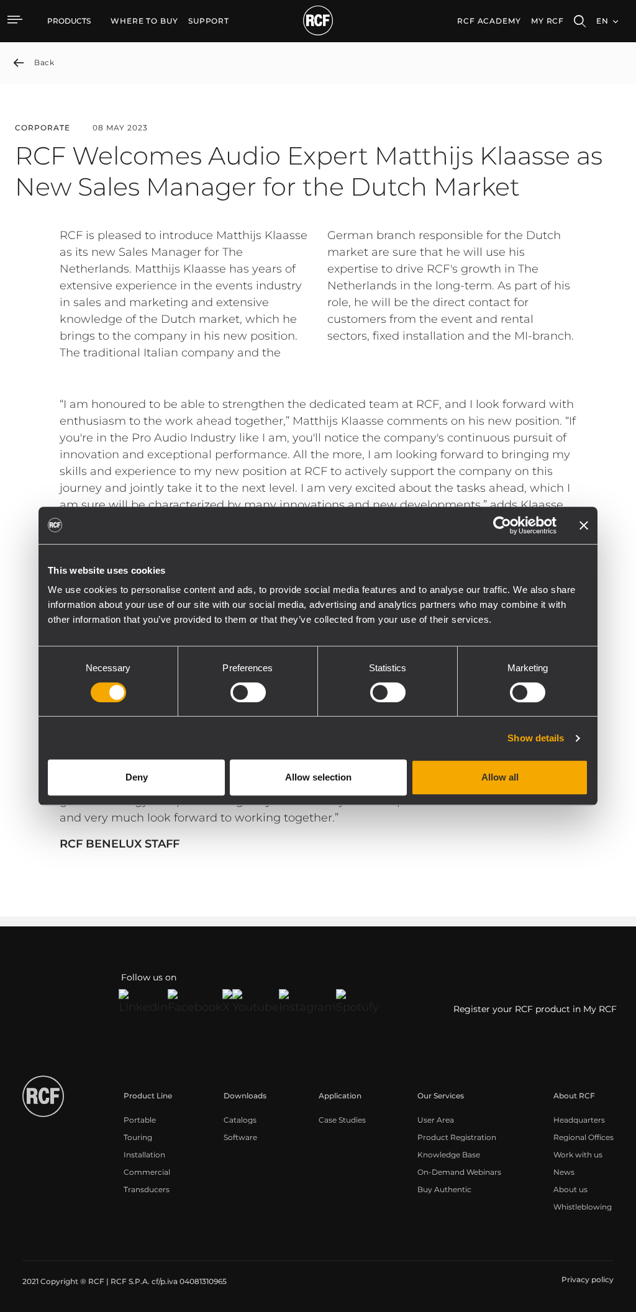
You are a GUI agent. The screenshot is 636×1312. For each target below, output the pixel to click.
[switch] (248, 692)
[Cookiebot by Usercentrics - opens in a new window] (502, 525)
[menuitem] (144, 21)
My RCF (547, 20)
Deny (136, 777)
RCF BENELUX (101, 844)
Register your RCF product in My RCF (535, 1009)
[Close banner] (583, 525)
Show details (535, 738)
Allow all (500, 777)
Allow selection (318, 777)
